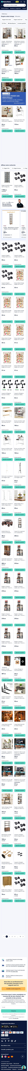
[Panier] (24, 1)
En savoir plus (15, 1018)
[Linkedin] (2, 1041)
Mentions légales (5, 1065)
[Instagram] (12, 1041)
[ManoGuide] (24, 1067)
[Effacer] (24, 5)
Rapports (14, 1069)
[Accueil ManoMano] (7, 1)
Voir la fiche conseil (18, 103)
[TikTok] (15, 1041)
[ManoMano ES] (12, 1057)
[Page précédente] (4, 936)
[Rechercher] (5, 5)
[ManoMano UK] (5, 1057)
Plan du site (16, 1063)
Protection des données (15, 1065)
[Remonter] (22, 1056)
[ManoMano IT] (2, 1057)
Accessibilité (20, 1069)
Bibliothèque (4, 13)
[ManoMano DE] (9, 1057)
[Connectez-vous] (21, 1)
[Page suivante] (23, 936)
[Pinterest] (9, 1041)
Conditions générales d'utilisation (16, 1067)
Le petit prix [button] (10, 212)
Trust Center (4, 1067)
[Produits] (2, 5)
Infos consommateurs (6, 1069)
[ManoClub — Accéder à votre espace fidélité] (17, 1)
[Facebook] (5, 1041)
